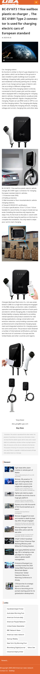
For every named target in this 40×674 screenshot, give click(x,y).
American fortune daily (15, 617)
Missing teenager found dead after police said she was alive (24, 529)
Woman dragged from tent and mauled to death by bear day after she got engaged (25, 518)
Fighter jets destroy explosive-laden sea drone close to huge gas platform (25, 495)
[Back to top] (37, 671)
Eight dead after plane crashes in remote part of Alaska (24, 470)
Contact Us (4, 671)
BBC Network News (14, 630)
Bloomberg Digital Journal (16, 647)
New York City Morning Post (17, 643)
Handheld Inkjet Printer (15, 609)
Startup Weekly (12, 639)
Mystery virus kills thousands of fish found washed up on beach (25, 506)
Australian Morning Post (15, 613)
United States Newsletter (16, 626)
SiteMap (12, 671)
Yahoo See (31, 647)
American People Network (16, 622)
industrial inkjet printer (15, 652)
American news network (15, 635)
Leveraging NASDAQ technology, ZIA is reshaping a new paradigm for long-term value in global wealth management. (25, 554)
